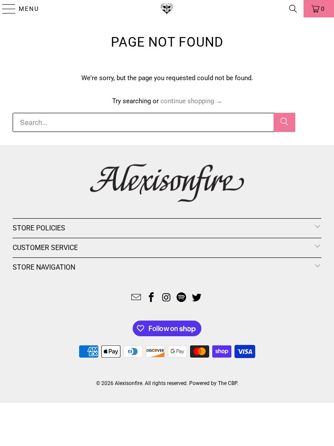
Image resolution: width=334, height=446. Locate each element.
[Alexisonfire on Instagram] (166, 298)
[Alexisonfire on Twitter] (197, 298)
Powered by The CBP (213, 383)
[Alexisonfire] (167, 8)
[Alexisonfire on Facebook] (151, 298)
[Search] (293, 8)
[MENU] (5, 8)
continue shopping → (191, 101)
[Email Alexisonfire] (136, 298)
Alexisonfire (128, 383)
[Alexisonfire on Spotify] (181, 298)
